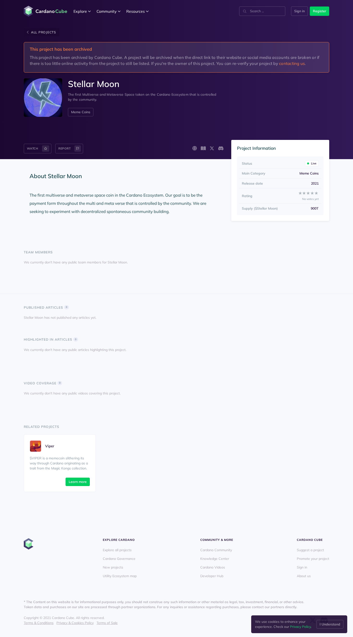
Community (107, 11)
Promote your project (313, 558)
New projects (113, 567)
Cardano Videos (212, 567)
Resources (135, 11)
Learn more (78, 482)
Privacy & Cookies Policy (75, 623)
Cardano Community (216, 550)
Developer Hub (211, 576)
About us (304, 576)
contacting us (292, 63)
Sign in (299, 11)
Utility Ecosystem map (120, 576)
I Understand (330, 624)
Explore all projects (117, 550)
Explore (80, 11)
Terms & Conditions (39, 623)
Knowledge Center (214, 558)
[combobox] (262, 11)
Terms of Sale (107, 623)
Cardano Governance (119, 558)
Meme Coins (80, 112)
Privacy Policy (300, 627)
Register (319, 11)
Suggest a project (310, 550)
